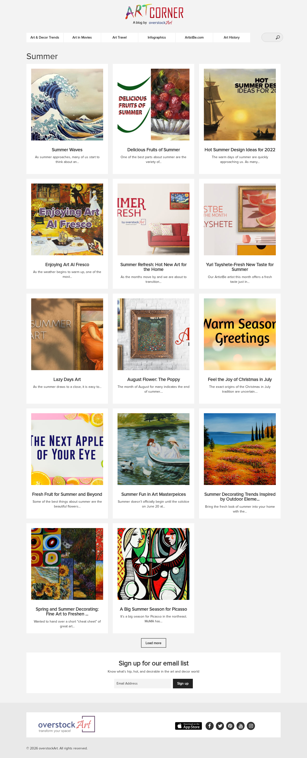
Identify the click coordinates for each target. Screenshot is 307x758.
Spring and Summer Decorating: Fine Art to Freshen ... (67, 612)
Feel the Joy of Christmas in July (240, 379)
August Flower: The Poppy (153, 379)
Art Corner (159, 10)
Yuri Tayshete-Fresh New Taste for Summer (240, 267)
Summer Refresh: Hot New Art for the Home (153, 267)
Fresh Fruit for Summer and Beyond (67, 494)
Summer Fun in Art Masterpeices (153, 494)
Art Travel (119, 37)
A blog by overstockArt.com (153, 23)
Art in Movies (82, 37)
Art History (232, 37)
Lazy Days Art (67, 379)
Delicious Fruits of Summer (153, 150)
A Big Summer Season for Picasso (153, 609)
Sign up (183, 683)
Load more (153, 643)
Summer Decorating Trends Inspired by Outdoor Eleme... (240, 497)
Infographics (157, 37)
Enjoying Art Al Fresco (67, 265)
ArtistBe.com (194, 37)
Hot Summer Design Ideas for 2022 (240, 150)
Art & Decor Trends (44, 37)
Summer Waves (67, 150)
